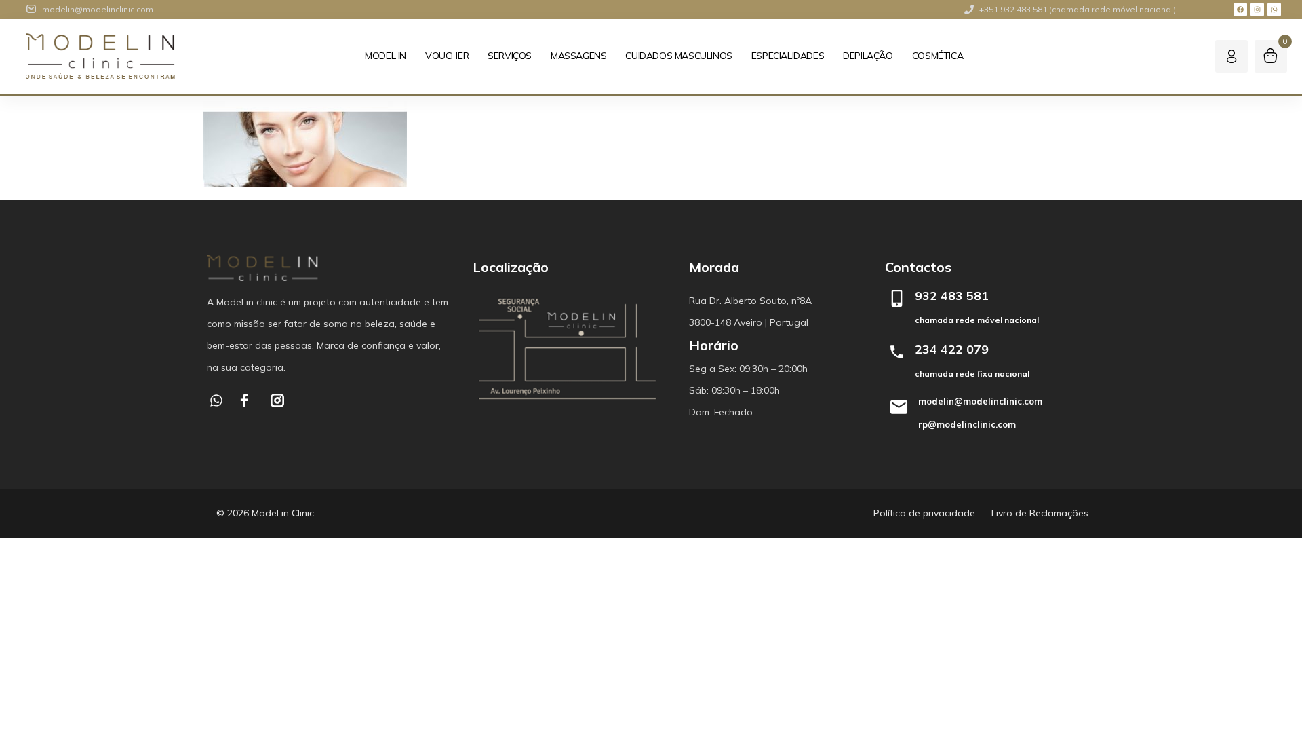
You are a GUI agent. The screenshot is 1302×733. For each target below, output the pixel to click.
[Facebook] (1240, 9)
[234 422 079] (896, 351)
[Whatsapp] (1274, 9)
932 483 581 (952, 295)
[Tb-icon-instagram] (277, 400)
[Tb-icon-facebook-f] (247, 400)
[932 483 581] (896, 298)
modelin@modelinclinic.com (980, 401)
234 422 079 (952, 349)
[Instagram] (1257, 9)
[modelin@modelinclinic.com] (898, 407)
